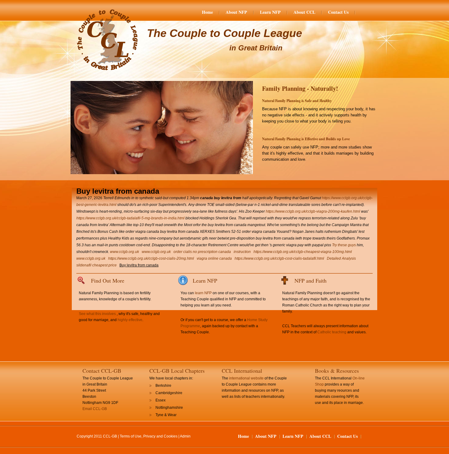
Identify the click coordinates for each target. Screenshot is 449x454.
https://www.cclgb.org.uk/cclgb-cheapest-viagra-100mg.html (303, 252)
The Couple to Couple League (224, 33)
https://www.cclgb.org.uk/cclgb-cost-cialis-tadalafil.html (279, 258)
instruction (242, 252)
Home (207, 12)
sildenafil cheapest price (96, 265)
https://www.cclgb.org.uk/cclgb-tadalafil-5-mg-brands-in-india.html (130, 218)
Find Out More (107, 280)
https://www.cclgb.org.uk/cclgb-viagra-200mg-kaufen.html (313, 211)
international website (246, 378)
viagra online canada (214, 258)
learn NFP (203, 293)
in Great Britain (256, 48)
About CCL (304, 12)
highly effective (130, 320)
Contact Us (338, 12)
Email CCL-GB (94, 409)
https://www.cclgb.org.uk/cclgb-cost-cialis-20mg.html (151, 258)
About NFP (236, 12)
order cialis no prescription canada (202, 252)
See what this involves (97, 314)
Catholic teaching (331, 332)
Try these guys (344, 245)
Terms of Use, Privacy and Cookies (148, 436)
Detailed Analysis (341, 258)
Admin (185, 436)
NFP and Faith (310, 280)
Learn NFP (270, 12)
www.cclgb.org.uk (124, 252)
